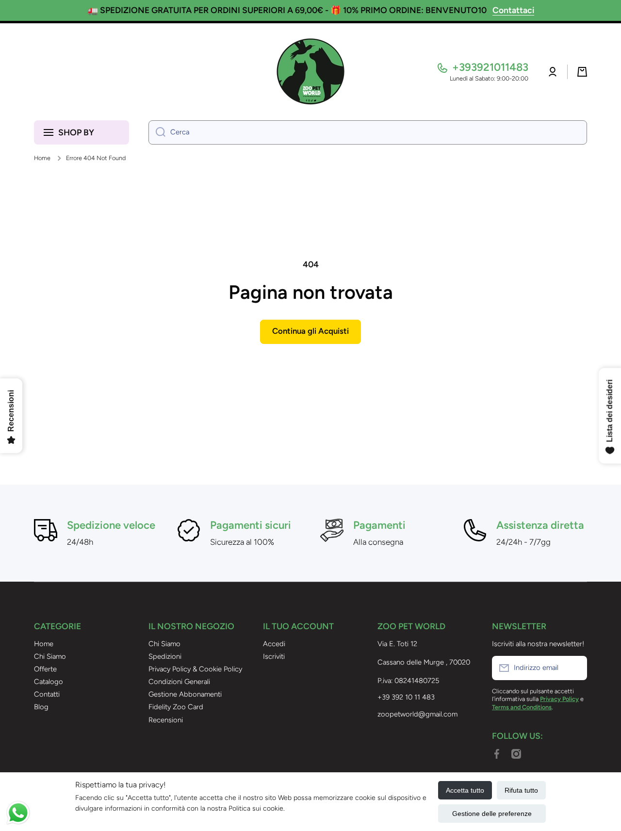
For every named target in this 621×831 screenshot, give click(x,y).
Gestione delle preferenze (492, 813)
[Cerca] (156, 132)
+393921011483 (490, 67)
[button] (582, 72)
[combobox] (367, 132)
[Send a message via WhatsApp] (18, 812)
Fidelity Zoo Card (175, 706)
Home (42, 158)
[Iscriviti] (575, 668)
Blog (41, 706)
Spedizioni (164, 656)
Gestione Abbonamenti (185, 694)
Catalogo (48, 681)
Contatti (47, 694)
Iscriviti (274, 656)
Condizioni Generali (179, 681)
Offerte (45, 669)
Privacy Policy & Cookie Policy (195, 669)
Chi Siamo (50, 656)
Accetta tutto (465, 790)
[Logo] (310, 71)
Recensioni (165, 720)
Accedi (274, 643)
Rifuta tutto (521, 790)
